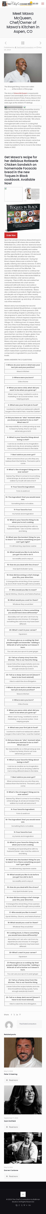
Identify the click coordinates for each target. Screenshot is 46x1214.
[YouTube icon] (27, 1205)
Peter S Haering (10, 1074)
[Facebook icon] (19, 1205)
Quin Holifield (10, 1121)
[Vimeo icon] (24, 1205)
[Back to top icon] (23, 1194)
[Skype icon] (17, 1205)
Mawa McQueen (20, 93)
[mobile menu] (43, 4)
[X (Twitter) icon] (22, 1205)
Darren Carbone (11, 1170)
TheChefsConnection (25, 47)
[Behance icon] (29, 1205)
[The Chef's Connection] (17, 4)
